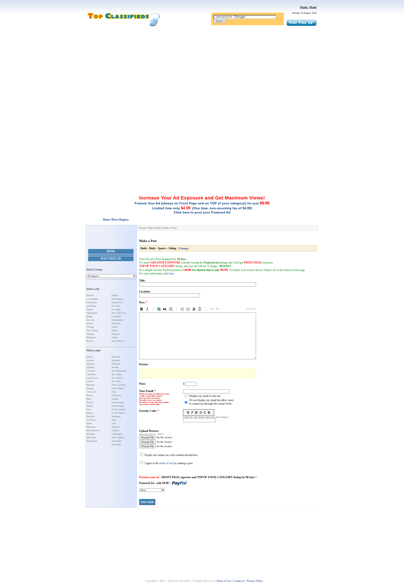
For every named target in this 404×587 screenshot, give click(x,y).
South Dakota (118, 413)
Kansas (89, 413)
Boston (89, 341)
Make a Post (170, 228)
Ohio (114, 392)
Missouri (116, 357)
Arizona (90, 360)
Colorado (90, 371)
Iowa (88, 409)
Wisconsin (116, 441)
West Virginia (118, 437)
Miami (89, 316)
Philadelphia (117, 320)
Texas (114, 420)
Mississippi (91, 441)
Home (111, 251)
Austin (115, 327)
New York (116, 381)
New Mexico (117, 378)
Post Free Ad (111, 258)
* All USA (91, 392)
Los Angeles (92, 299)
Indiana (89, 406)
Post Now (147, 502)
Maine (89, 423)
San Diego (91, 306)
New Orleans (92, 330)
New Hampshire (119, 371)
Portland (90, 334)
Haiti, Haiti (308, 7)
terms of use (166, 463)
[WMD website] (250, 309)
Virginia (115, 430)
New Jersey (117, 374)
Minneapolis (117, 299)
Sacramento (91, 302)
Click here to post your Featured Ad (202, 212)
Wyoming (116, 444)
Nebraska (116, 364)
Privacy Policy (255, 581)
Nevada (115, 367)
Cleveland (116, 316)
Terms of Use (223, 581)
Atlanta (89, 323)
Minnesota (91, 437)
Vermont (115, 427)
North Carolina (119, 385)
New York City (119, 313)
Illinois (89, 402)
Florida (89, 381)
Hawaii (89, 395)
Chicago (90, 327)
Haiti (150, 228)
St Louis (116, 306)
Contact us (239, 581)
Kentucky (90, 416)
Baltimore (91, 337)
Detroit (115, 295)
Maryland (90, 427)
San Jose (90, 320)
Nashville (116, 323)
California (91, 374)
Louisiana (90, 420)
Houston (115, 334)
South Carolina (119, 409)
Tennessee (116, 416)
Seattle (115, 337)
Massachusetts (93, 430)
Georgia (90, 388)
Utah (114, 423)
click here (169, 273)
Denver (89, 309)
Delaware (90, 385)
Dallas (114, 330)
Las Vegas (116, 309)
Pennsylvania (118, 402)
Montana (116, 360)
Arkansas (90, 367)
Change (183, 248)
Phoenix (90, 295)
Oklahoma (116, 395)
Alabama (90, 364)
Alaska (89, 357)
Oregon (115, 399)
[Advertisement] (202, 63)
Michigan (90, 434)
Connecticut (91, 378)
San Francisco (118, 341)
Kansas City (117, 302)
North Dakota (118, 388)
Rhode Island (118, 406)
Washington (91, 313)
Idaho (88, 399)
